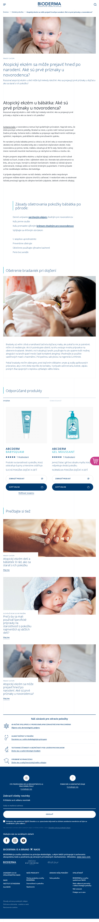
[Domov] (49, 4)
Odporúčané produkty (24, 390)
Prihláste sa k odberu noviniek (16, 800)
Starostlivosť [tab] (55, 401)
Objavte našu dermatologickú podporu (25, 727)
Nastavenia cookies (10, 907)
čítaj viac (6, 570)
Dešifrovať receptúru (26, 493)
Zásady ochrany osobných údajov (15, 901)
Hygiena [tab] (6, 401)
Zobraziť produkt (16, 479)
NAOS (5, 880)
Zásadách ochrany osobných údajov (59, 828)
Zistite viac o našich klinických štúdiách (25, 751)
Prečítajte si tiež (18, 511)
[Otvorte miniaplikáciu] (94, 461)
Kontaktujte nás (26, 789)
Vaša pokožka (55, 878)
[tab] (26, 400)
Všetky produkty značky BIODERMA (35, 879)
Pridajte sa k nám (79, 892)
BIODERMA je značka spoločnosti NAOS (80, 879)
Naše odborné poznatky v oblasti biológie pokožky (82, 884)
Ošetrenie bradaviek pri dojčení (31, 270)
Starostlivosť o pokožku (35, 883)
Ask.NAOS (7, 887)
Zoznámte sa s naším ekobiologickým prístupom (29, 739)
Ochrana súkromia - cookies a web (16, 904)
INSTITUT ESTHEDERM (11, 883)
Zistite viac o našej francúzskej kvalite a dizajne (28, 762)
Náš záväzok (77, 889)
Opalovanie (30, 887)
